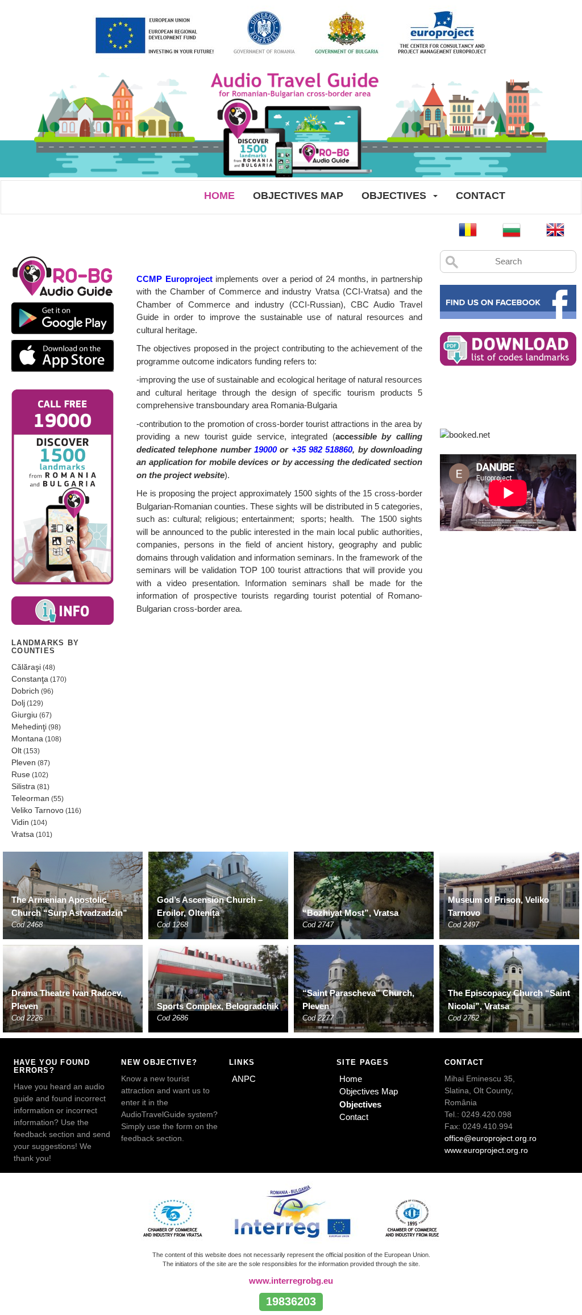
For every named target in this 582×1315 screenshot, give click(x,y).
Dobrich (25, 690)
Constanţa (29, 678)
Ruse (20, 774)
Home (219, 195)
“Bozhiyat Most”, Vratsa (350, 913)
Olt (16, 750)
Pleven (23, 762)
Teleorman (30, 798)
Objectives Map (298, 195)
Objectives (393, 195)
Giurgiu (24, 714)
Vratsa (22, 834)
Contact (480, 195)
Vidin (20, 822)
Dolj (18, 702)
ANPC (244, 1079)
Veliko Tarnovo (37, 810)
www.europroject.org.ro (486, 1150)
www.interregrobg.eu (291, 1280)
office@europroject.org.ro (490, 1138)
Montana (27, 738)
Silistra (23, 786)
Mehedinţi (29, 726)
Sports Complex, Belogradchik (217, 1006)
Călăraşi (26, 666)
